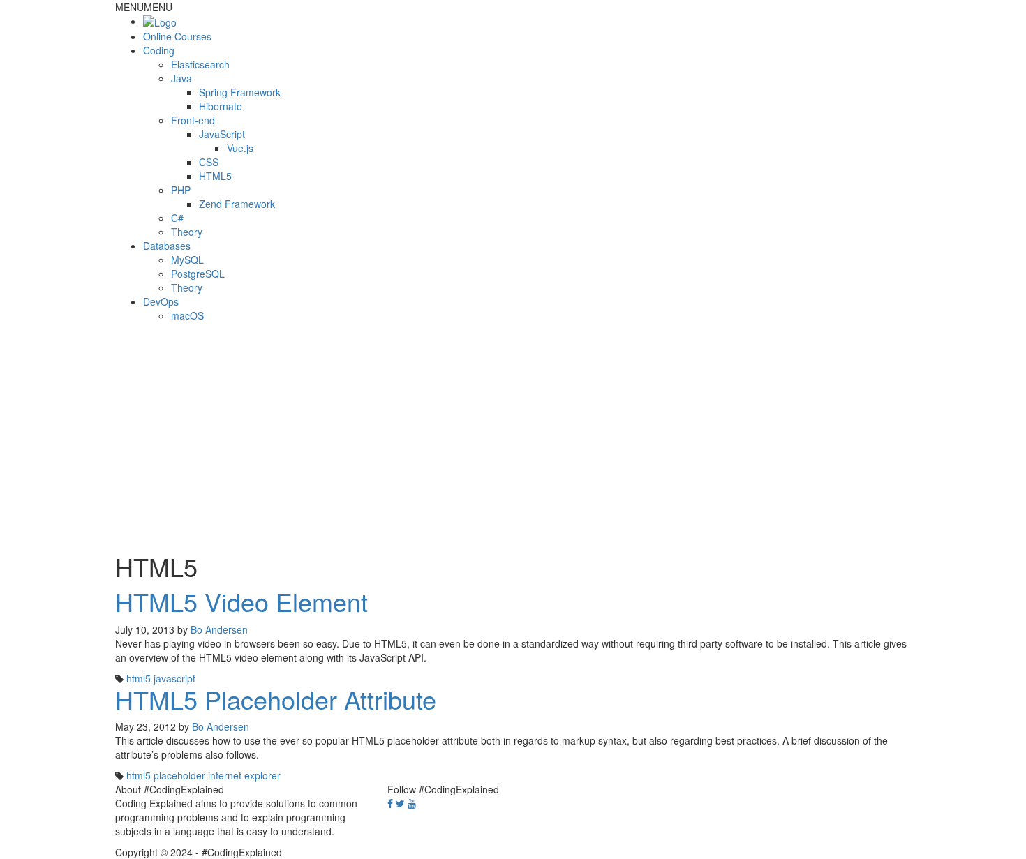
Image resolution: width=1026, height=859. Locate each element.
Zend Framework (237, 204)
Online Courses (177, 36)
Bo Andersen (219, 629)
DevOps (161, 301)
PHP (181, 190)
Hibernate (220, 106)
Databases (167, 246)
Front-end (193, 120)
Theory (186, 232)
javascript (174, 678)
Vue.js (240, 148)
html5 (138, 678)
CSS (208, 162)
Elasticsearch (200, 64)
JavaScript (222, 134)
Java (181, 78)
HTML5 (215, 176)
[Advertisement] (513, 434)
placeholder (179, 775)
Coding (158, 50)
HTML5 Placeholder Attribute (275, 699)
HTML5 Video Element (241, 601)
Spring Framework (240, 92)
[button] (143, 7)
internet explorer (244, 775)
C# (177, 218)
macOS (187, 315)
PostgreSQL (198, 274)
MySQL (187, 260)
